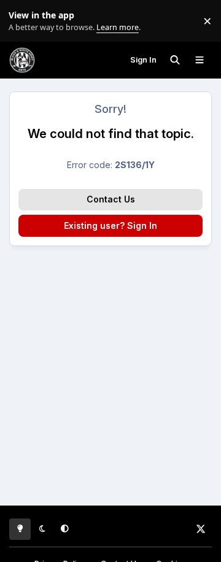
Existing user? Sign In (110, 225)
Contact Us (111, 199)
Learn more (23, 21)
